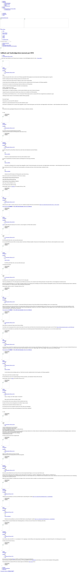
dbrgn (13, 378)
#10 (5, 323)
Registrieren (4, 14)
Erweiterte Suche (5, 39)
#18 (5, 513)
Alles (3, 31)
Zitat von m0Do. (7, 162)
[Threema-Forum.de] (34, 27)
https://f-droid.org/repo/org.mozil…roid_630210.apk (65, 327)
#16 (5, 471)
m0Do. (4, 55)
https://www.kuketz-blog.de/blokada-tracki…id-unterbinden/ (43, 496)
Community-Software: (7, 571)
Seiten (4, 36)
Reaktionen (4, 68)
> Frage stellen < (39, 58)
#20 (5, 557)
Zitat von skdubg (7, 171)
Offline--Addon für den (22, 206)
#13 (5, 394)
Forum (4, 37)
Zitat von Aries (7, 260)
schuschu (13, 186)
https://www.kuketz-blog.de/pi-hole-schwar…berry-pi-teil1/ (49, 204)
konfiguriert (34, 559)
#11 (5, 345)
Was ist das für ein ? (7, 206)
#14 (5, 425)
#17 (5, 494)
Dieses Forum (5, 33)
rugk (3, 224)
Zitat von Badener (8, 516)
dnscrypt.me (31, 561)
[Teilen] (0, 59)
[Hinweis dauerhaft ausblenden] (0, 58)
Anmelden (4, 13)
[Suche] (0, 28)
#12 (5, 366)
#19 (5, 537)
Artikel (4, 35)
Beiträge (4, 70)
